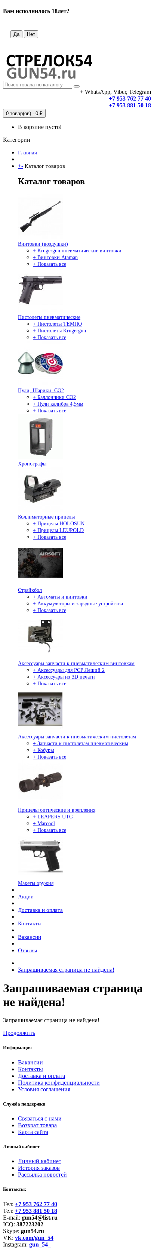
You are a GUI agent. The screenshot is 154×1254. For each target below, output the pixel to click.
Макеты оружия (35, 883)
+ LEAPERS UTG (53, 817)
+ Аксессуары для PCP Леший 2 (69, 670)
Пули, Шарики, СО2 (41, 390)
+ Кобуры (43, 750)
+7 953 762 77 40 (130, 98)
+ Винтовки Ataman (55, 257)
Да (16, 34)
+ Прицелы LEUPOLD (58, 530)
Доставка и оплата (40, 910)
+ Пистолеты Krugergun (59, 331)
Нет (31, 34)
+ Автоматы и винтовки (60, 597)
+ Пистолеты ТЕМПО (57, 324)
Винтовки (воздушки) (43, 244)
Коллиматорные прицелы (46, 517)
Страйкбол (30, 590)
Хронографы (32, 464)
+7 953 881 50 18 (130, 105)
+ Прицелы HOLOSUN (58, 523)
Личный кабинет (39, 1161)
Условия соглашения (44, 1089)
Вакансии (29, 937)
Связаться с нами (40, 1118)
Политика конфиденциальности (59, 1082)
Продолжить (19, 1033)
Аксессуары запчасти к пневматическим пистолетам (77, 737)
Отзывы (27, 950)
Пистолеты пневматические (49, 317)
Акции (26, 897)
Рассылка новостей (42, 1174)
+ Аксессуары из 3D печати (64, 677)
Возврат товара (37, 1125)
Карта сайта (33, 1132)
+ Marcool (44, 823)
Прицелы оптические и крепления (56, 810)
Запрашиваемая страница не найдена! (66, 969)
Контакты (29, 923)
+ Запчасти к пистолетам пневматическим (80, 743)
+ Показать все (49, 264)
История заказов (39, 1168)
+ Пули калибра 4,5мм (58, 404)
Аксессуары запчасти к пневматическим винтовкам (76, 663)
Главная (27, 153)
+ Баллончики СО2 (54, 397)
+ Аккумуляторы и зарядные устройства (78, 603)
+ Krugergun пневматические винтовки (77, 250)
